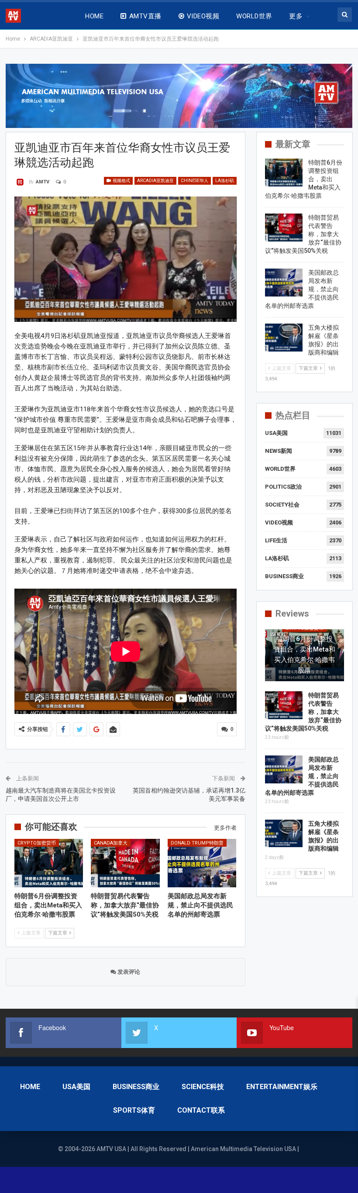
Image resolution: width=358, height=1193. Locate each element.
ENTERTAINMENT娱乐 (281, 1087)
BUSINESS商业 (284, 576)
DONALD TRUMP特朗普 (197, 843)
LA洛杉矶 (224, 180)
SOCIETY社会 (282, 504)
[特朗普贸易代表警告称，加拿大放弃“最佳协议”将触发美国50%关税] (125, 863)
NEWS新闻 (278, 451)
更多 (296, 16)
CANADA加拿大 (110, 843)
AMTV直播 (145, 16)
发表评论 (128, 972)
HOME (94, 16)
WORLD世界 (254, 16)
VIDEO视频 (203, 16)
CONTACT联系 (201, 1110)
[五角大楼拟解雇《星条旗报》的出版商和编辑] (284, 338)
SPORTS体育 (134, 1110)
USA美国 (276, 433)
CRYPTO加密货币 (36, 843)
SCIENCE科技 (203, 1087)
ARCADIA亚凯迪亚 (155, 180)
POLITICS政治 (283, 486)
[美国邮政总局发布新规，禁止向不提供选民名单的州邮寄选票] (202, 863)
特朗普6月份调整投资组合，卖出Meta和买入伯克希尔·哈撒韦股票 (304, 654)
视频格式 (121, 180)
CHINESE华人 (194, 180)
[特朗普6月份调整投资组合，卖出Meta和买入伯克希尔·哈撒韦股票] (48, 863)
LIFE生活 (276, 540)
